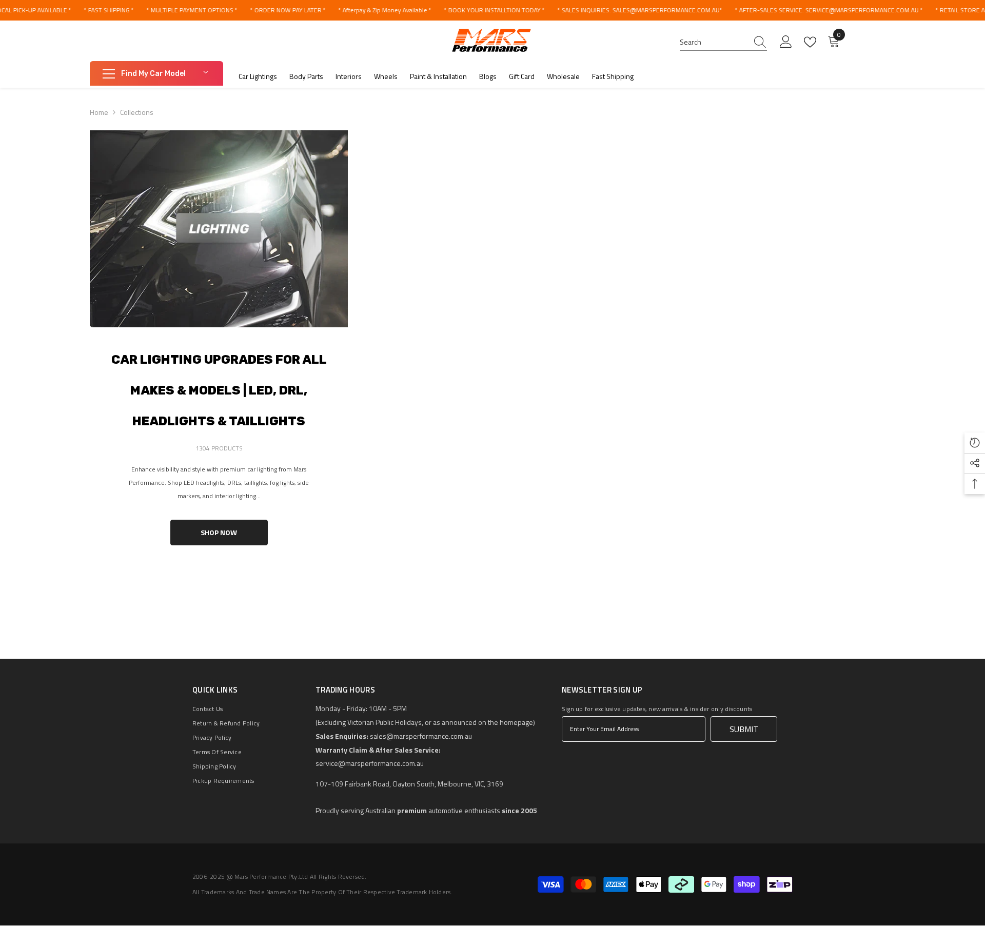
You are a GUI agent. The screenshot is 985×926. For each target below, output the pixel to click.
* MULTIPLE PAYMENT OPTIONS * (191, 10)
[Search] (723, 42)
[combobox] (713, 42)
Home (99, 112)
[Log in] (786, 42)
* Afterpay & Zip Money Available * (384, 10)
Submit (744, 729)
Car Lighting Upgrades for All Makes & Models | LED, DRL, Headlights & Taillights (219, 390)
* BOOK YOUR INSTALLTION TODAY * (494, 10)
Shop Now (219, 532)
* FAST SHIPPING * (108, 10)
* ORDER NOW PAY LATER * (287, 10)
